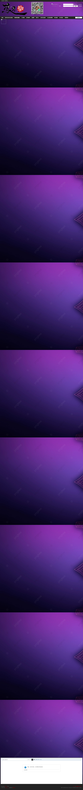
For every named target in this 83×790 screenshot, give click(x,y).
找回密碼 (80, 4)
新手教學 (28, 17)
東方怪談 (61, 17)
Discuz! (6, 786)
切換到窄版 (81, 0)
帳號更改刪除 (17, 17)
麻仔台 (37, 17)
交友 (38, 759)
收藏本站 (6, 0)
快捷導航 (78, 17)
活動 (36, 759)
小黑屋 (74, 786)
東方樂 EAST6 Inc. (79, 786)
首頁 (2, 17)
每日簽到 (56, 17)
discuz (41, 759)
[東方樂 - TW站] (23, 8)
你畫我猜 (66, 17)
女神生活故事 (43, 17)
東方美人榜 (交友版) (9, 17)
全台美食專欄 (49, 17)
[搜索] (32, 759)
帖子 (28, 759)
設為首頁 (2, 0)
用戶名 (60, 4)
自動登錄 (75, 4)
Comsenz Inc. (7, 787)
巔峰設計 (14, 787)
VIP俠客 (23, 17)
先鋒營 (33, 17)
